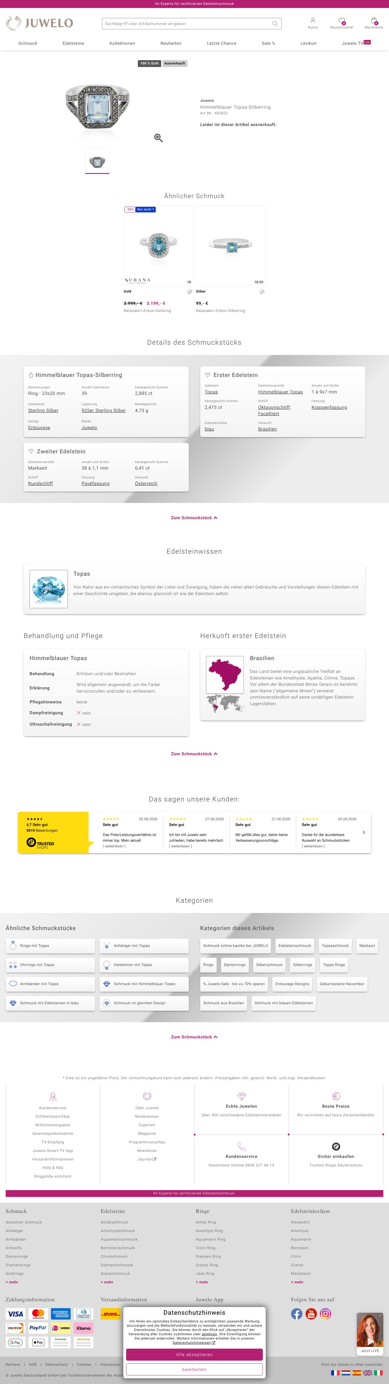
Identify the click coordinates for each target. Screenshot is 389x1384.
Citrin (296, 1256)
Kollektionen (122, 43)
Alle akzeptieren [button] (194, 1355)
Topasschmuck (335, 946)
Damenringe (235, 965)
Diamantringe (18, 1265)
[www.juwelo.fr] (335, 1372)
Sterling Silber (43, 410)
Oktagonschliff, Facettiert (274, 410)
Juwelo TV (356, 43)
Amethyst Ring (209, 1231)
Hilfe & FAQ (53, 1168)
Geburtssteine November (342, 984)
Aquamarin (301, 1239)
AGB (32, 1364)
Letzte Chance (222, 43)
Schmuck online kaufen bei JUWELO (235, 946)
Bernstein (300, 1248)
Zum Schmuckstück (191, 518)
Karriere (13, 1364)
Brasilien (267, 429)
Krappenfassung (329, 407)
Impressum (110, 1364)
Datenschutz (57, 1364)
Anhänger (14, 1231)
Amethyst (300, 1231)
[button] (313, 24)
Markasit (367, 946)
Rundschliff (40, 483)
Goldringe (15, 1274)
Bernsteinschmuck (118, 1248)
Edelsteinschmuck (295, 946)
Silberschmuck (269, 965)
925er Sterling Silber (104, 410)
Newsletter (147, 1151)
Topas (211, 392)
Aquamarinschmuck (119, 1239)
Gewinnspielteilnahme (52, 1134)
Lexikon (309, 43)
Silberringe (302, 965)
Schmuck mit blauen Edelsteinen (284, 1003)
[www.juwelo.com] (367, 1372)
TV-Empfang (53, 1142)
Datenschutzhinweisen (192, 1343)
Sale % (268, 43)
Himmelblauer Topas (280, 392)
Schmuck (27, 43)
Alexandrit (300, 1222)
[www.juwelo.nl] (346, 1372)
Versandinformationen (53, 1159)
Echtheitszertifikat (53, 1116)
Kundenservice (53, 1108)
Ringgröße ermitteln (52, 1176)
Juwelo (89, 427)
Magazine (147, 1134)
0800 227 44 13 (259, 1165)
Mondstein (301, 1274)
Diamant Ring (208, 1256)
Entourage (39, 427)
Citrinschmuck (114, 1256)
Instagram (325, 1314)
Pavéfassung (96, 483)
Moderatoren (147, 1116)
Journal (145, 1159)
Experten (147, 1125)
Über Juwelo (147, 1108)
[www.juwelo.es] (357, 1372)
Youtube (311, 1314)
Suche (276, 23)
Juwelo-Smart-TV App (52, 1151)
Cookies (84, 1364)
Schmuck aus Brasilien (223, 1003)
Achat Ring (206, 1222)
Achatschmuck (114, 1222)
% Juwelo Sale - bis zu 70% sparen (234, 984)
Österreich (146, 483)
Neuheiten (171, 43)
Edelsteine (73, 43)
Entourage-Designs (292, 984)
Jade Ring (205, 1274)
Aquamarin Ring (211, 1239)
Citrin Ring (206, 1248)
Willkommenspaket (53, 1125)
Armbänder (16, 1239)
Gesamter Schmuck (24, 1222)
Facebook (296, 1314)
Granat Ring (207, 1265)
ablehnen (209, 1334)
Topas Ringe (334, 965)
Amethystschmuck (118, 1231)
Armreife (14, 1248)
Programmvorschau (147, 1142)
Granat (297, 1265)
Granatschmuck (115, 1274)
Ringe (208, 965)
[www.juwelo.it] (378, 1372)
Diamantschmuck (117, 1265)
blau (209, 429)
